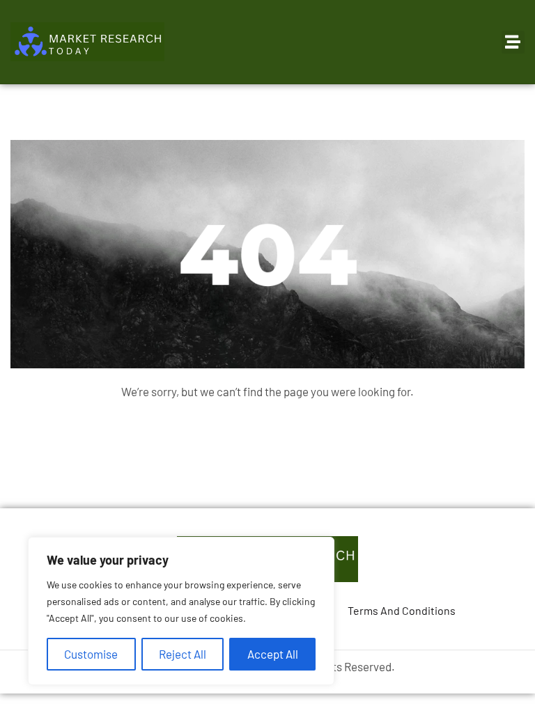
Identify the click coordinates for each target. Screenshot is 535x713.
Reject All (182, 654)
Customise (91, 654)
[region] (181, 611)
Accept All (272, 654)
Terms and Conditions (402, 610)
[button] (513, 42)
